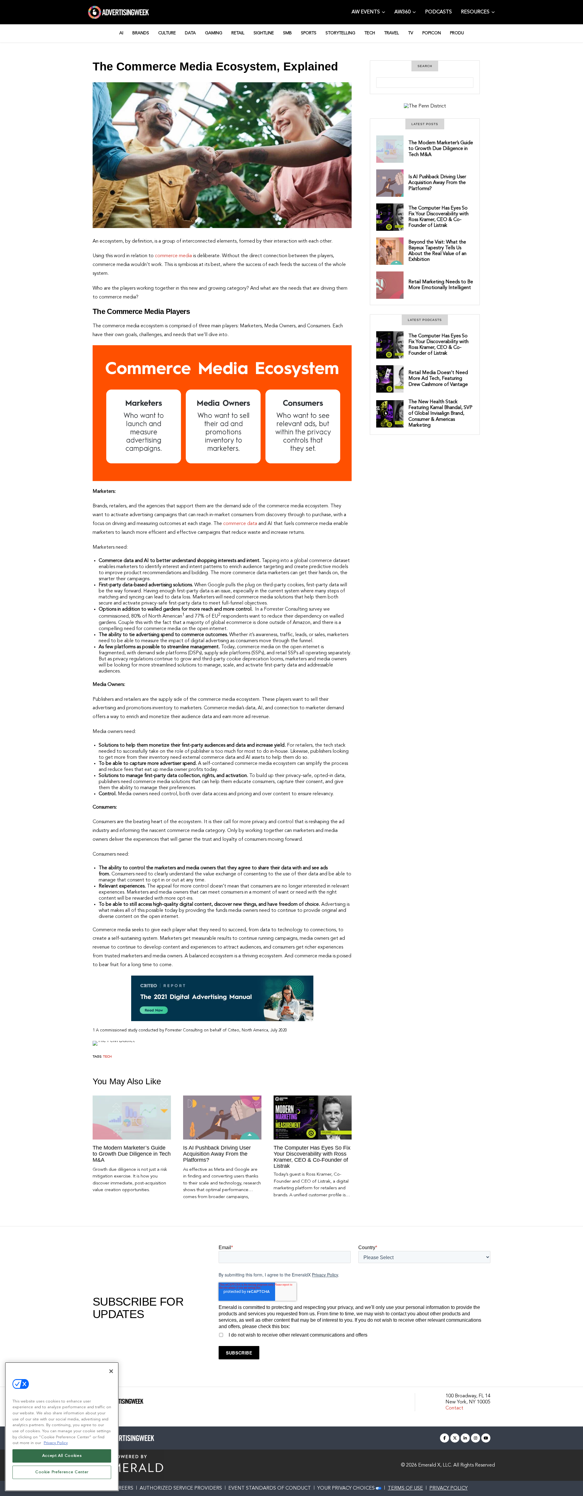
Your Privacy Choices (346, 1488)
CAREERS (122, 1488)
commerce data (239, 523)
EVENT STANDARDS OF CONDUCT (269, 1488)
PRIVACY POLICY (448, 1488)
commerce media (173, 256)
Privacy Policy (325, 1275)
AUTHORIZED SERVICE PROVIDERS (181, 1488)
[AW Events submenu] (383, 12)
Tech (107, 1056)
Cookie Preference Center (61, 1472)
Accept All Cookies (62, 1456)
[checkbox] (354, 1334)
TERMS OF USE (405, 1488)
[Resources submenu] (493, 12)
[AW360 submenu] (414, 12)
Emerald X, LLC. (435, 1465)
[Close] (111, 1371)
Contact (454, 1408)
